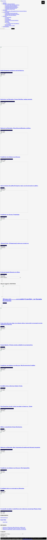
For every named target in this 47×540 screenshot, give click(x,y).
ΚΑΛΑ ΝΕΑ (7, 22)
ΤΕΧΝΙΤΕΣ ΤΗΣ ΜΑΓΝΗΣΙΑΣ (11, 8)
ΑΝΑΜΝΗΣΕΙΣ (8, 17)
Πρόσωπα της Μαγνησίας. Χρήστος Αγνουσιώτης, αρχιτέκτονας (14, 529)
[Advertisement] (23, 38)
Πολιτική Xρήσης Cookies (10, 25)
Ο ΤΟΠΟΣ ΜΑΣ (6, 12)
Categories (2, 533)
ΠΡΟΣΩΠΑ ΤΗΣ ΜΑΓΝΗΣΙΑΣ (9, 3)
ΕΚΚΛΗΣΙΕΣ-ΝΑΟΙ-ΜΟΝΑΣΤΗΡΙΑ (12, 14)
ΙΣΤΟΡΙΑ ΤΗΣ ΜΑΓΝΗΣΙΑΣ (10, 15)
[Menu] (43, 2)
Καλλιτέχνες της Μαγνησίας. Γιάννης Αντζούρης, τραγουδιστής (14, 528)
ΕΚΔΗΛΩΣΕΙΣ (8, 24)
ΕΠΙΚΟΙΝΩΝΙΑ (6, 26)
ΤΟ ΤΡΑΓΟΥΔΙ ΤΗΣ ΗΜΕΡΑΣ (13, 23)
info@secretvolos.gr (4, 517)
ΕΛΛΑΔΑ (7, 18)
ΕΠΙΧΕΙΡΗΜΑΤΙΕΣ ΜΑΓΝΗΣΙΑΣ (11, 7)
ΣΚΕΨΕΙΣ (7, 21)
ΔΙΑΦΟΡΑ (5, 16)
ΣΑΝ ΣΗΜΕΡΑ (8, 19)
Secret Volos (3, 519)
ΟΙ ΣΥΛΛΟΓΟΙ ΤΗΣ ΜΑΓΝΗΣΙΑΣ (11, 20)
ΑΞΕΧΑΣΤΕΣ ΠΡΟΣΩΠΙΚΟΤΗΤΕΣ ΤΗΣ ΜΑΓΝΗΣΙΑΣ (16, 11)
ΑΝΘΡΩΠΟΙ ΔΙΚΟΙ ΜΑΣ (10, 9)
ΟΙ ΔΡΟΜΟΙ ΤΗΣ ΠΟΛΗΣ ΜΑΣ (11, 13)
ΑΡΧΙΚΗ (4, 2)
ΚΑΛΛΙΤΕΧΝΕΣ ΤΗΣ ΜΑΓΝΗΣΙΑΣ (12, 4)
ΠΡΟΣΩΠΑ (5, 10)
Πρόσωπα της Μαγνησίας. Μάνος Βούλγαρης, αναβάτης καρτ (14, 527)
